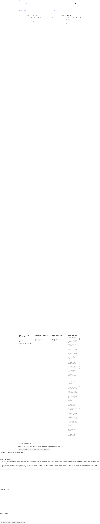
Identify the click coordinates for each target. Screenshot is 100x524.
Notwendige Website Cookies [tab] (5, 468)
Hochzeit (33, 15)
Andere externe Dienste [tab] (4, 489)
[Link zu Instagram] (80, 3)
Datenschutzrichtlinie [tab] (4, 513)
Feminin (66, 15)
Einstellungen (46, 449)
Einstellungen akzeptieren (24, 449)
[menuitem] (75, 3)
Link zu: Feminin (55, 10)
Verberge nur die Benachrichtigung (36, 449)
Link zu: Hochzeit (22, 10)
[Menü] (75, 3)
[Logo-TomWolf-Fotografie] (24, 3)
